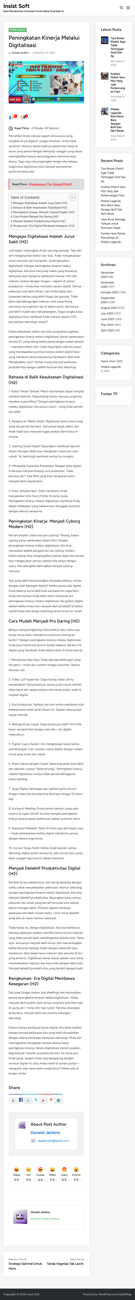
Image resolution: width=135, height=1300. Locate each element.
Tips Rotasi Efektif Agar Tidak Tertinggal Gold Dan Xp (118, 47)
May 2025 (107, 324)
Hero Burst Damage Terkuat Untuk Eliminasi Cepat (113, 223)
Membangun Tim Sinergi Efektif (50, 184)
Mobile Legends (17, 30)
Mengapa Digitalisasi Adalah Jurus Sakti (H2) (40, 203)
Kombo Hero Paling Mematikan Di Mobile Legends (113, 238)
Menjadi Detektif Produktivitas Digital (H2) (39, 221)
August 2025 (109, 307)
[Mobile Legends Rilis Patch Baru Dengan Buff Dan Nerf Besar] (105, 109)
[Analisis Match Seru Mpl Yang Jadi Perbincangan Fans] (105, 74)
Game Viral (108, 361)
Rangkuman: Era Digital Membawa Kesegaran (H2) (44, 225)
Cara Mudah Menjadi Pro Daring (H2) (36, 216)
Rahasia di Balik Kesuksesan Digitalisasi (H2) (40, 207)
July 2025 (107, 313)
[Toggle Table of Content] (71, 198)
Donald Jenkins (20, 52)
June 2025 (107, 319)
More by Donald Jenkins (45, 1218)
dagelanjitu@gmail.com (53, 1140)
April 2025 (107, 330)
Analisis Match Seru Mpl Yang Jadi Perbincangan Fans (113, 191)
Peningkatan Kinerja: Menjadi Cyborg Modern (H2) (44, 212)
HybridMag (124, 1294)
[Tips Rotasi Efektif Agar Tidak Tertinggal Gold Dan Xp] (105, 38)
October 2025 (109, 292)
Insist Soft (16, 6)
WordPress (104, 1294)
